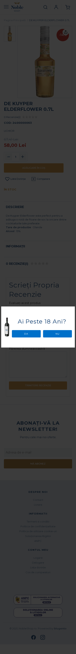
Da (26, 333)
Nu (57, 333)
